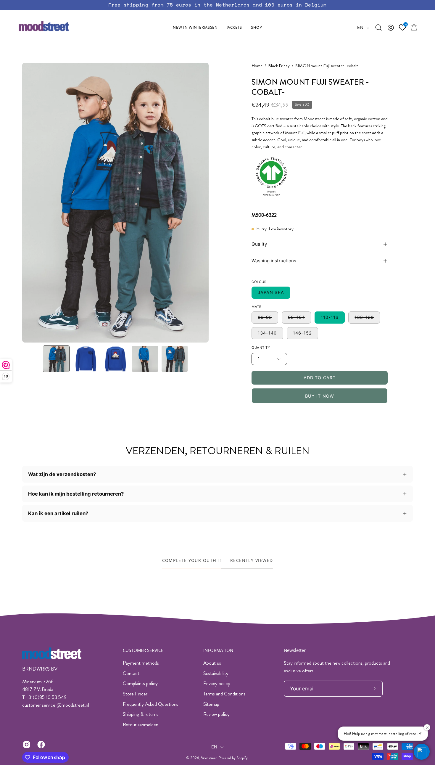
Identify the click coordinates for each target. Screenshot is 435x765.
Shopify (242, 758)
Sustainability (215, 673)
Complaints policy (140, 683)
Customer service (143, 650)
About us (212, 662)
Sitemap (211, 704)
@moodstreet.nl (73, 704)
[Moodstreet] (55, 28)
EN (360, 27)
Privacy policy (216, 683)
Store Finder (135, 693)
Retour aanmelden (140, 724)
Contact (131, 673)
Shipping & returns (140, 714)
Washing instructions (274, 260)
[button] (234, 27)
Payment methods (141, 662)
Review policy (216, 714)
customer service (38, 704)
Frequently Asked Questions (150, 704)
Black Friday (279, 66)
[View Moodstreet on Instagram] (25, 744)
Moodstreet (209, 758)
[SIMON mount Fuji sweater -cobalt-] (56, 358)
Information (218, 650)
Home (257, 66)
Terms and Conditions (224, 693)
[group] (217, 5)
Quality (259, 244)
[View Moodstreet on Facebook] (40, 744)
